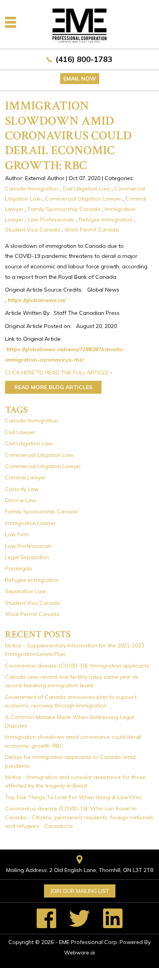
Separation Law (25, 591)
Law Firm (17, 534)
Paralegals (18, 568)
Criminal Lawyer (25, 477)
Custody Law (22, 489)
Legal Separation (27, 557)
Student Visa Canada (32, 229)
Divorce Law (20, 500)
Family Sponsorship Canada (64, 209)
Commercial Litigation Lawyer (83, 198)
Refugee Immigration (105, 219)
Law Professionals (51, 219)
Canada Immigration (31, 188)
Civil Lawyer (20, 432)
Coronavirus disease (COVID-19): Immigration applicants (77, 665)
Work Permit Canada (91, 229)
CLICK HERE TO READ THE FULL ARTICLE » (58, 372)
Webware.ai (79, 952)
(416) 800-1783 (84, 59)
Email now (79, 78)
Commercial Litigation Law (39, 454)
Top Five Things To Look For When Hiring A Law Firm (73, 797)
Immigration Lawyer (30, 523)
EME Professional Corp (88, 942)
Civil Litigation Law (86, 188)
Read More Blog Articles (53, 387)
